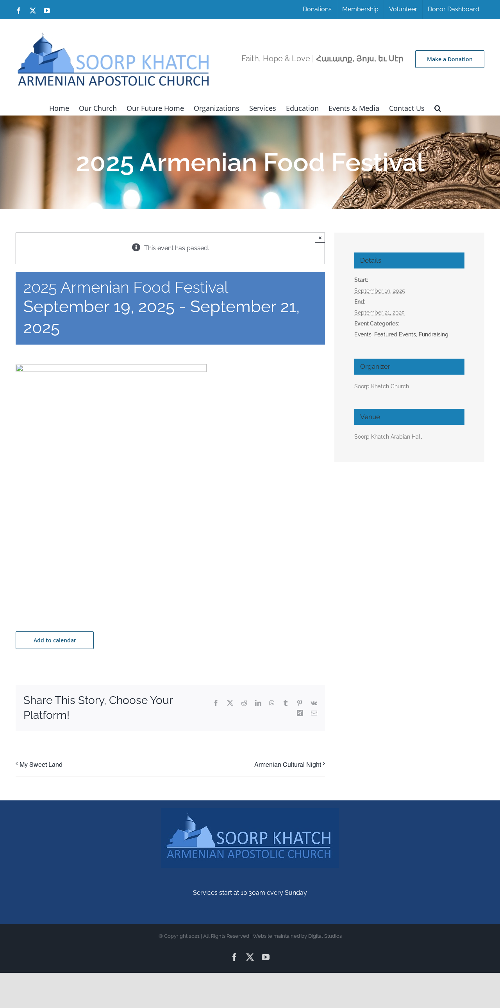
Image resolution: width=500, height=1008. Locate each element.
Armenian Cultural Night (287, 764)
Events (362, 334)
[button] (437, 107)
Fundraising (433, 334)
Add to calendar (55, 640)
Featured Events (395, 334)
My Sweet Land (41, 764)
